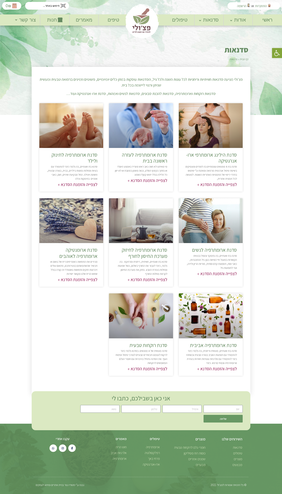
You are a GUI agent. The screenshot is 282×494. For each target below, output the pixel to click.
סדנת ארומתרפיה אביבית (213, 345)
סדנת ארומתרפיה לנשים (214, 250)
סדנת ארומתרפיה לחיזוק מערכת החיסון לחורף (144, 253)
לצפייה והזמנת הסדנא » (217, 184)
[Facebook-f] (72, 448)
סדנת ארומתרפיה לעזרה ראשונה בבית (144, 157)
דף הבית (244, 59)
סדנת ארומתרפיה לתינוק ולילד (74, 157)
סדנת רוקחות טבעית (148, 345)
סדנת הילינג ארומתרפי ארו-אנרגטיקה (211, 157)
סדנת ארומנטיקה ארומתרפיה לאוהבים (78, 253)
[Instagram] (62, 448)
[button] (277, 53)
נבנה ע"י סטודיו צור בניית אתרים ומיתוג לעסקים (60, 485)
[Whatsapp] (53, 448)
